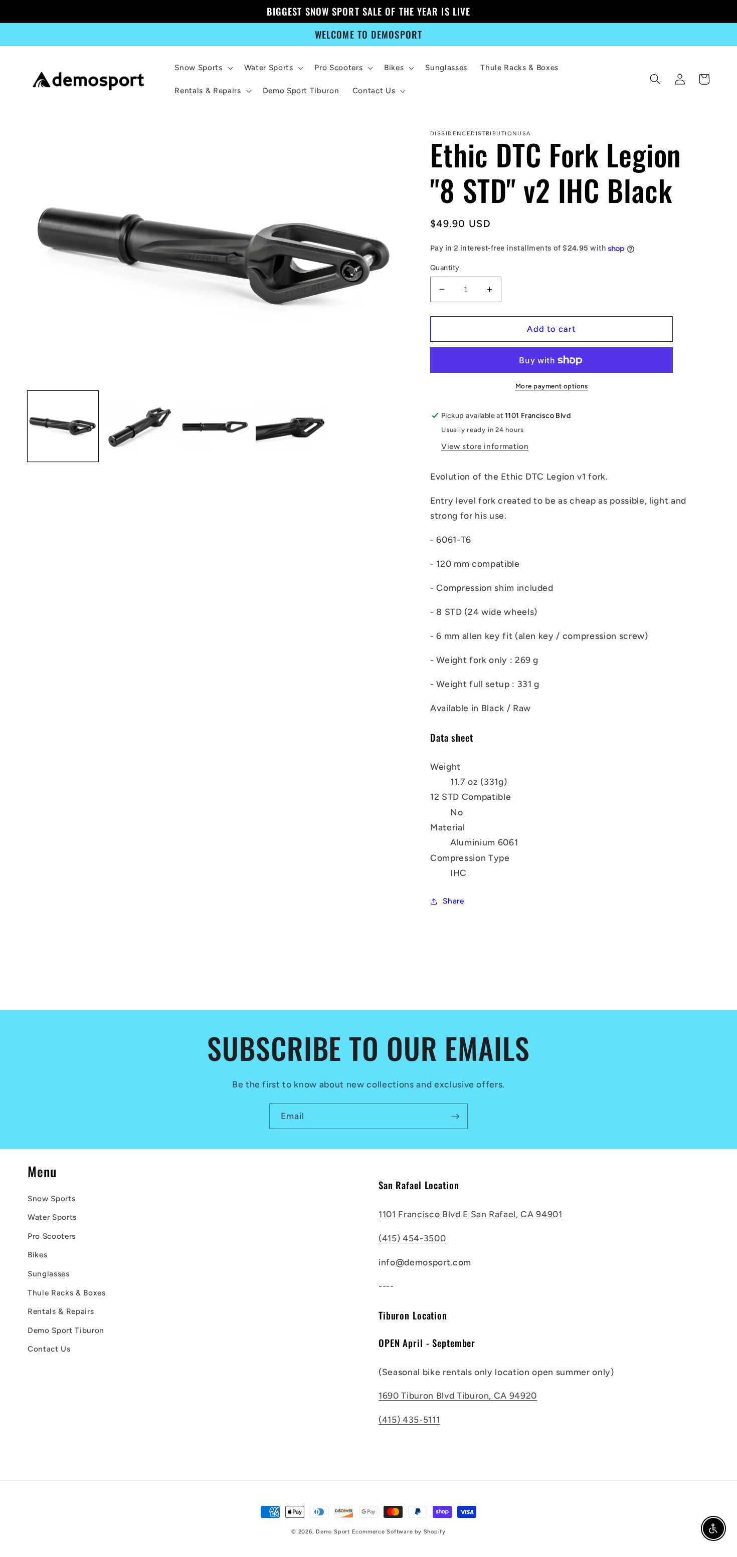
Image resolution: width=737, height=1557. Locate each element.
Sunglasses (49, 1273)
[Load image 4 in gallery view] (291, 426)
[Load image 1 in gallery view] (63, 426)
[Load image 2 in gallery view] (139, 426)
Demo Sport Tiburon (66, 1330)
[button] (202, 67)
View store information (485, 446)
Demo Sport (333, 1531)
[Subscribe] (455, 1116)
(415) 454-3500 (412, 1238)
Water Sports (52, 1217)
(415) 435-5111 (409, 1419)
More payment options (551, 386)
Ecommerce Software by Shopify (399, 1531)
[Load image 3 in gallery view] (215, 426)
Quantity (445, 267)
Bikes (37, 1254)
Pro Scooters (52, 1236)
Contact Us (49, 1349)
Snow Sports (51, 1198)
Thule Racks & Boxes (67, 1292)
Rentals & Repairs (61, 1311)
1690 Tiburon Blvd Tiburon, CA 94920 (458, 1395)
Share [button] (453, 901)
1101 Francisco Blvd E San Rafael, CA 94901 (471, 1214)
